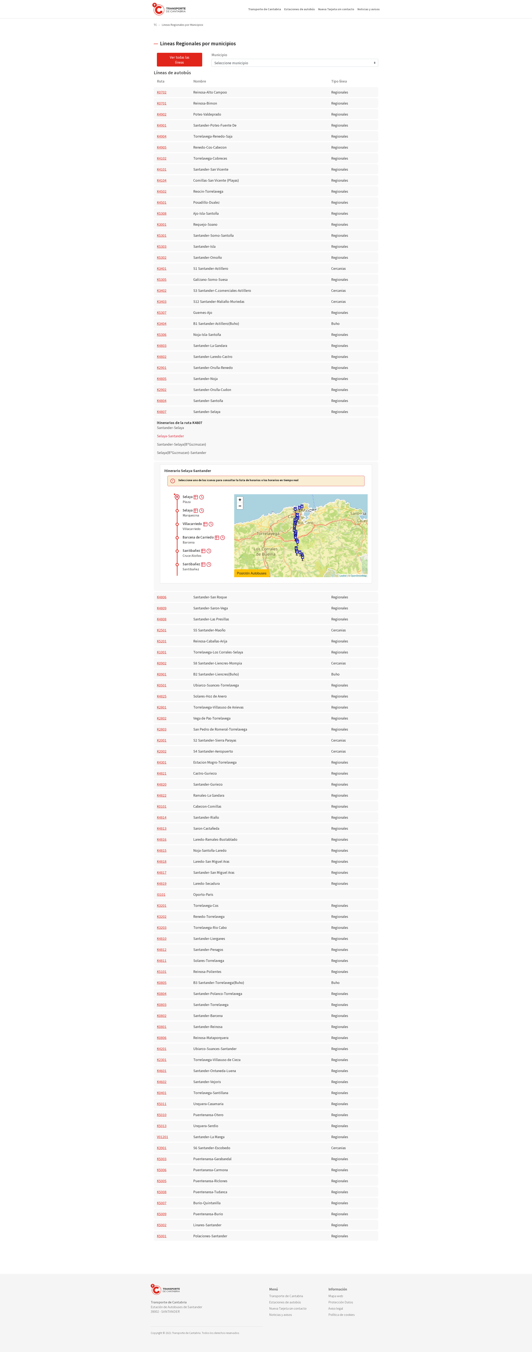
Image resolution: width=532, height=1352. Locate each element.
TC (155, 25)
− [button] (240, 506)
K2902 (161, 389)
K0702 (161, 92)
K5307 (161, 312)
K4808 (161, 618)
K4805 (161, 378)
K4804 (161, 400)
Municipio (219, 54)
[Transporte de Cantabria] (169, 9)
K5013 (161, 1125)
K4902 (161, 114)
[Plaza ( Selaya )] (302, 558)
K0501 (161, 685)
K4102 (161, 158)
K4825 (161, 696)
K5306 (161, 334)
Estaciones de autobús (299, 9)
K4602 (161, 1081)
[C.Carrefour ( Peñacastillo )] (295, 510)
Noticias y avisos (368, 9)
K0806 (161, 1037)
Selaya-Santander (170, 435)
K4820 (161, 784)
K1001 (161, 652)
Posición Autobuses (251, 573)
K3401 (161, 268)
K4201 (161, 1048)
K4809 (161, 607)
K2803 (161, 729)
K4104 (161, 180)
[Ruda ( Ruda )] (297, 543)
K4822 (161, 795)
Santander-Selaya (170, 427)
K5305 (161, 279)
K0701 (161, 103)
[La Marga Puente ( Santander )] (299, 509)
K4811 (161, 960)
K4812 (161, 949)
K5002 (161, 1224)
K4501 (161, 202)
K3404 (161, 323)
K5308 (161, 213)
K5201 (161, 640)
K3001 (161, 224)
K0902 (161, 663)
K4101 (161, 169)
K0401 (161, 1092)
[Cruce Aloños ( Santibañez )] (296, 553)
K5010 (161, 1114)
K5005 (161, 1180)
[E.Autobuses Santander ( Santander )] (301, 507)
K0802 (161, 1015)
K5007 (161, 1202)
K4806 (161, 596)
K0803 (161, 1004)
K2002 (161, 751)
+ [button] (240, 499)
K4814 (161, 817)
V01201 (162, 1136)
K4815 (161, 850)
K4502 (161, 191)
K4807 (161, 411)
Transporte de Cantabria (264, 9)
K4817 (161, 872)
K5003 (161, 1158)
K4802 (161, 356)
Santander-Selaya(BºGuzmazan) (181, 444)
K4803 (161, 345)
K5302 (161, 257)
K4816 (161, 839)
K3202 (161, 916)
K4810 (161, 938)
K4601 (161, 1070)
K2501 (161, 629)
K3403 (161, 301)
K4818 (161, 861)
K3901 (161, 1147)
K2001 (161, 740)
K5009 (161, 1213)
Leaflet (343, 575)
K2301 (161, 1059)
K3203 (161, 927)
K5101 (161, 971)
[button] (196, 496)
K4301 (161, 762)
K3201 (161, 905)
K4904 (161, 136)
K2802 (161, 718)
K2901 (161, 367)
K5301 (161, 235)
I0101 (161, 894)
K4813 (161, 828)
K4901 (161, 125)
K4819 (161, 883)
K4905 (161, 147)
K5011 (161, 1103)
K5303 (161, 246)
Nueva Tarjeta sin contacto (336, 9)
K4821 (161, 773)
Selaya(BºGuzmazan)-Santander (181, 452)
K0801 (161, 1026)
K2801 (161, 707)
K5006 (161, 1169)
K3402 (161, 290)
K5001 (161, 1235)
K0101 (161, 806)
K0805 (161, 982)
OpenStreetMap (359, 575)
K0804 (161, 993)
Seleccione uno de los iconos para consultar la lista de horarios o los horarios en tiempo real (238, 480)
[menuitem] (295, 1296)
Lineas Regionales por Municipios (182, 25)
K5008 (161, 1191)
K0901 (161, 674)
